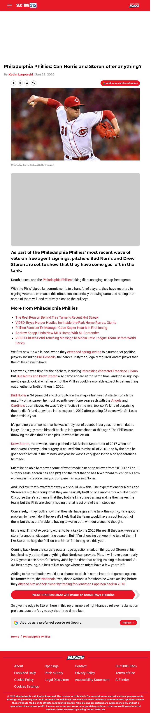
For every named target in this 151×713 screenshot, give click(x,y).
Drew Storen (20, 444)
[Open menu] (9, 5)
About (18, 666)
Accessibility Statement (92, 680)
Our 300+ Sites (126, 666)
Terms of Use (125, 673)
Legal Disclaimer (57, 680)
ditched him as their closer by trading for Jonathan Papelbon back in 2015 (71, 584)
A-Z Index (122, 680)
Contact (81, 666)
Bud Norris (18, 395)
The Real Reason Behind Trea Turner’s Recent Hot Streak (56, 317)
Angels (116, 400)
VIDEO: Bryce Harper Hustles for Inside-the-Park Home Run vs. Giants (65, 322)
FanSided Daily (25, 673)
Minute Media (23, 696)
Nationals (48, 579)
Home (15, 636)
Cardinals (18, 405)
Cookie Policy (24, 680)
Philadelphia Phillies (57, 280)
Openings (52, 666)
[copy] (33, 83)
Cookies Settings (26, 686)
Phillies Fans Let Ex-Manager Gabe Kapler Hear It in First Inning (61, 328)
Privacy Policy (85, 673)
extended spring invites (84, 352)
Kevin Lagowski (20, 74)
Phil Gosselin (46, 357)
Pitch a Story (54, 673)
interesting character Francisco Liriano (110, 371)
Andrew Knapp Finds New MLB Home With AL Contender (57, 333)
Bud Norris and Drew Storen (37, 376)
